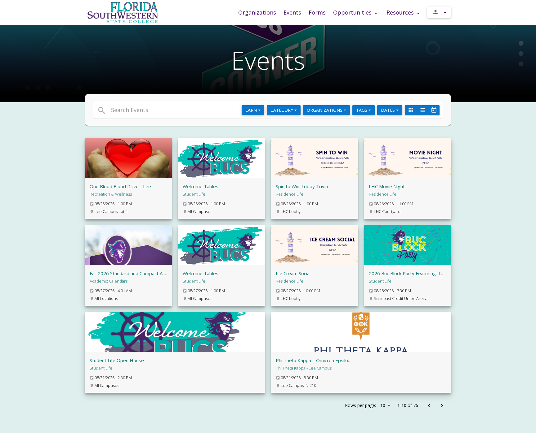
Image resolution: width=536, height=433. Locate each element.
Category (282, 110)
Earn (251, 110)
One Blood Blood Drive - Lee (120, 186)
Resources (400, 12)
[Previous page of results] (428, 406)
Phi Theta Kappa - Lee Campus (304, 368)
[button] (211, 110)
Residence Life (289, 194)
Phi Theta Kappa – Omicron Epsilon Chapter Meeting (332, 360)
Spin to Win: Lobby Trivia (302, 186)
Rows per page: (365, 405)
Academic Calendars (108, 281)
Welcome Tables (200, 186)
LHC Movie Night (387, 186)
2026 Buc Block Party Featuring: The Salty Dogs (420, 273)
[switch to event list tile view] (411, 110)
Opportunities (353, 12)
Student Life (194, 194)
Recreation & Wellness (111, 194)
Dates (388, 110)
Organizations (257, 12)
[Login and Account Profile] (439, 12)
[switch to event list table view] (422, 110)
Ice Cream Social (293, 273)
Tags (362, 110)
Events (292, 12)
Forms (317, 12)
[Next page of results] (441, 406)
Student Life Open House (117, 360)
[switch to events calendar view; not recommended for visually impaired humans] (434, 110)
